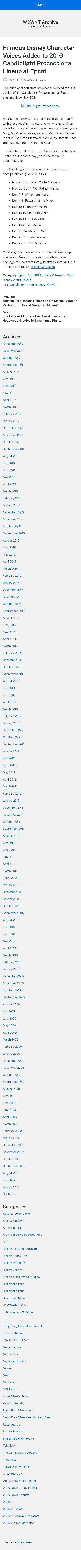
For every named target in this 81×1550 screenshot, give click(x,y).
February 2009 (12, 1046)
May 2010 (9, 941)
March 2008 (10, 1123)
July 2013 (9, 688)
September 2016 (14, 449)
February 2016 (12, 498)
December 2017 (13, 343)
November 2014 (13, 596)
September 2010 (14, 913)
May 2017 (9, 392)
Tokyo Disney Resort (16, 1466)
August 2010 (11, 920)
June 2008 (9, 1102)
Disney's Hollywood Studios (21, 1276)
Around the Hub (13, 1227)
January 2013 (11, 723)
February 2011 (12, 878)
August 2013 (11, 681)
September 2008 (14, 1081)
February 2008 (12, 1131)
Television (9, 1445)
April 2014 (9, 639)
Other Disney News (15, 1396)
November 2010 (13, 898)
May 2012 (9, 772)
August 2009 (11, 1004)
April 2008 (10, 1116)
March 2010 (10, 955)
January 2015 (11, 582)
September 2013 (14, 674)
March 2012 (10, 786)
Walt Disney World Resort (19, 1480)
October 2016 (12, 442)
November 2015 (13, 519)
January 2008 (11, 1137)
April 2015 (9, 561)
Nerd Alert (10, 1382)
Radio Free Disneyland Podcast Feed (27, 1417)
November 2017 (13, 350)
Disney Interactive (14, 1262)
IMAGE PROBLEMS (15, 1340)
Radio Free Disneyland (17, 1410)
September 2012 (14, 744)
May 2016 (9, 477)
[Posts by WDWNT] (5, 79)
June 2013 (9, 695)
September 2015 (14, 533)
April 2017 (9, 400)
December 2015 (13, 512)
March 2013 (10, 709)
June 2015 (9, 547)
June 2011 (9, 849)
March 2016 (10, 491)
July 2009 (9, 1011)
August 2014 (11, 617)
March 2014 (10, 645)
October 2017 (12, 357)
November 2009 (13, 983)
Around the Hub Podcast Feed (22, 1234)
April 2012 (9, 779)
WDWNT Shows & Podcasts (21, 1515)
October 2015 (12, 526)
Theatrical (9, 1459)
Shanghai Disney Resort (18, 1438)
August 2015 (11, 540)
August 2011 (11, 835)
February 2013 (12, 716)
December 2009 (13, 976)
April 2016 (9, 484)
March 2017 (10, 406)
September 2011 (13, 828)
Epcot (22, 275)
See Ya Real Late (14, 1431)
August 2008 (11, 1088)
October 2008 (12, 1074)
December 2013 (13, 660)
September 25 (12, 1194)
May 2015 (9, 554)
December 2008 (13, 1060)
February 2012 (12, 793)
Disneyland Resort (15, 1298)
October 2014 (12, 603)
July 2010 (9, 927)
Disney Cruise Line (15, 1255)
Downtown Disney (15, 1305)
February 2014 (12, 653)
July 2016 (9, 463)
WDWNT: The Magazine (18, 1523)
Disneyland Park (13, 1290)
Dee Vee (51, 285)
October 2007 (12, 1159)
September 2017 (14, 364)
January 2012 (11, 800)
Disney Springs (13, 1269)
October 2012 (12, 737)
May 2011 (9, 856)
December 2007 (13, 1145)
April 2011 (9, 863)
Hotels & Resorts (14, 1333)
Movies (7, 1368)
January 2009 (11, 1053)
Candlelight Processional (27, 285)
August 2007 (11, 1173)
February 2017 (12, 414)
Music (7, 1375)
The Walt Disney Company (20, 1452)
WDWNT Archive (40, 22)
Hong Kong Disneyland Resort (22, 1326)
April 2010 (9, 948)
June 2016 (9, 470)
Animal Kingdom (13, 1220)
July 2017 (9, 378)
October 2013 (12, 667)
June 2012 (9, 765)
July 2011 (8, 842)
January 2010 (11, 969)
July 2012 (9, 758)
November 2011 (13, 814)
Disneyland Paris (13, 1284)
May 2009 (9, 1025)
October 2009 (12, 990)
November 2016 (13, 435)
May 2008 (9, 1109)
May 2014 (9, 631)
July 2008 (9, 1095)
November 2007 (13, 1152)
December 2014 (13, 589)
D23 (5, 1241)
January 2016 (11, 505)
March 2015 (10, 568)
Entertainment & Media (18, 1312)
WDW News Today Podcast (21, 1487)
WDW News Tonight (16, 1494)
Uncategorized (12, 1473)
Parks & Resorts (55, 275)
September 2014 (14, 610)
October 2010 (12, 906)
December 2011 (13, 807)
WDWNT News (12, 1508)
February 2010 (12, 962)
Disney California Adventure (21, 1248)
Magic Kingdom (13, 1347)
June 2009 (9, 1018)
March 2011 (10, 870)
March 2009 (10, 1039)
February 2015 (12, 575)
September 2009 (14, 997)
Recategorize (11, 1424)
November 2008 (13, 1067)
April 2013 (9, 702)
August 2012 (11, 751)
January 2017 (11, 421)
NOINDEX (35, 275)
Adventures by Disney (17, 1213)
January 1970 (11, 1187)
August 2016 (11, 456)
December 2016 (13, 428)
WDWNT (14, 79)
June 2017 (9, 385)
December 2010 (13, 892)
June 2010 (9, 934)
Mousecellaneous (14, 1361)
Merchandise (11, 1354)
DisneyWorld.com (43, 267)
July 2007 (9, 1180)
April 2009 (10, 1032)
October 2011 (11, 821)
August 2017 (11, 371)
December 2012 (13, 730)
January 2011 (11, 884)
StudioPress (25, 1542)
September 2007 (14, 1166)
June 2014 (9, 624)
